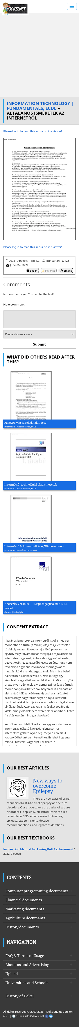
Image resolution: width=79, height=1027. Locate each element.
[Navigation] (72, 6)
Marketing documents (24, 909)
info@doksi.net (34, 1016)
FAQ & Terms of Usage (24, 955)
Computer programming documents (36, 891)
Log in (33, 270)
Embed (67, 270)
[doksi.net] (15, 8)
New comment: (14, 304)
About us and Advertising (27, 965)
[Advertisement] (39, 55)
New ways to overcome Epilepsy (47, 786)
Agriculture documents (25, 918)
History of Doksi (19, 996)
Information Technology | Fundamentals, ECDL (40, 105)
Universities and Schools (26, 983)
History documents (22, 927)
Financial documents (23, 900)
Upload (11, 974)
